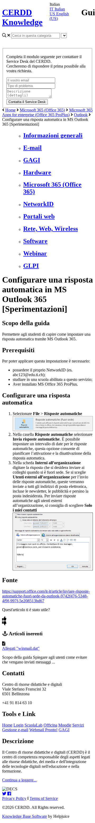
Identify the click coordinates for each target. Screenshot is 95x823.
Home (10, 110)
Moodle (64, 725)
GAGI (31, 160)
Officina (50, 725)
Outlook (81, 115)
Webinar (35, 253)
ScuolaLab (33, 725)
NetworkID (38, 204)
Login (18, 725)
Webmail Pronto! (43, 730)
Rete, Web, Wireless (50, 228)
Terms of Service (44, 798)
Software (35, 241)
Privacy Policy (14, 798)
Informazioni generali (53, 135)
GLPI (31, 265)
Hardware (37, 172)
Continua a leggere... (19, 780)
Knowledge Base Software (24, 816)
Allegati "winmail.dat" (21, 648)
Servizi (78, 725)
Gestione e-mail (15, 730)
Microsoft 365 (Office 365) (42, 110)
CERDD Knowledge (22, 17)
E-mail (32, 147)
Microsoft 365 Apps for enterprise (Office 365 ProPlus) (47, 112)
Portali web (39, 216)
